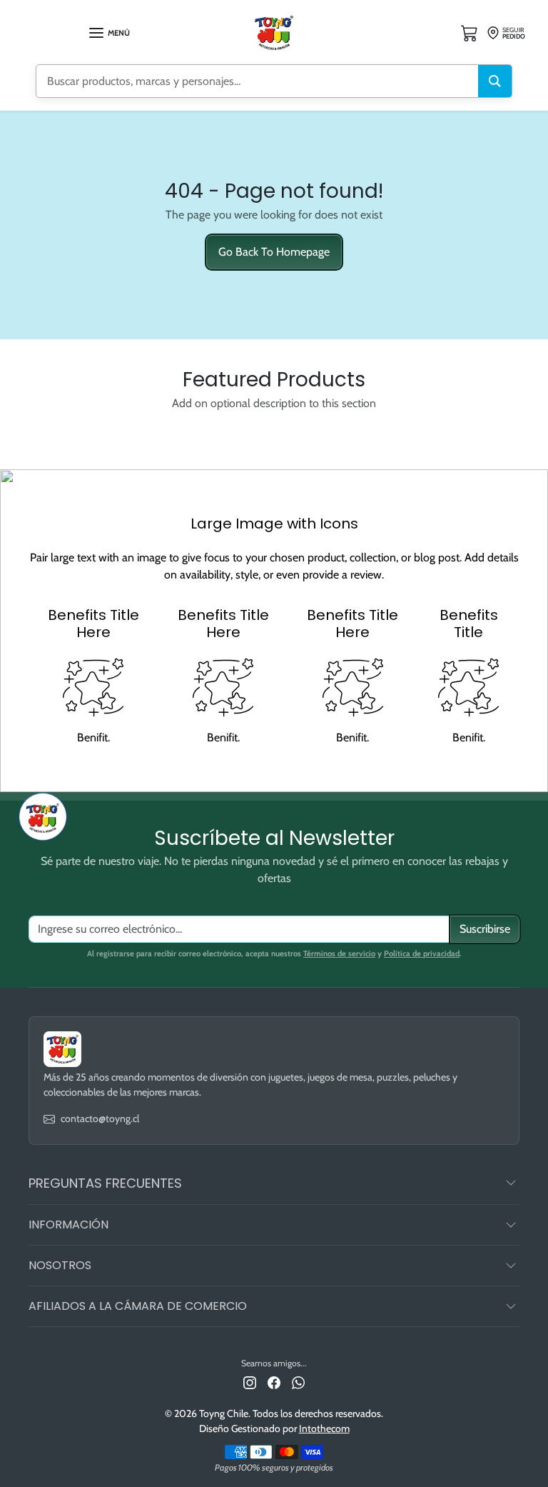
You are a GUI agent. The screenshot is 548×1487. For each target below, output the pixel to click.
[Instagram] (250, 1381)
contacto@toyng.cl (100, 1118)
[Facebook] (274, 1381)
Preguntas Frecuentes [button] (105, 1183)
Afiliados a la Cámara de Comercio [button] (138, 1306)
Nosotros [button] (60, 1265)
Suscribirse (485, 929)
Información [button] (68, 1224)
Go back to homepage (274, 252)
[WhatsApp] (298, 1381)
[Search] (495, 81)
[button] (108, 32)
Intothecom (324, 1428)
